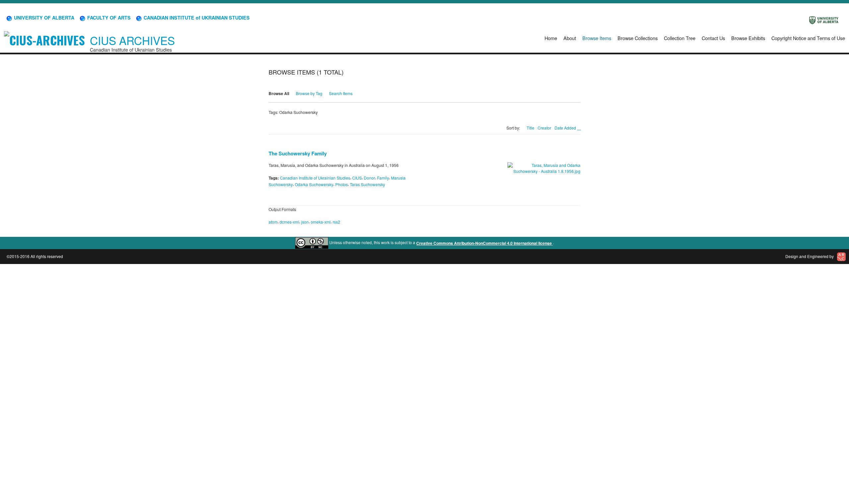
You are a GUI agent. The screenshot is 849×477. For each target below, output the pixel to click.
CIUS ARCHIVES (132, 40)
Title (530, 128)
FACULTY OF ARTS (108, 17)
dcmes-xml (289, 222)
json (305, 222)
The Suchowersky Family (298, 153)
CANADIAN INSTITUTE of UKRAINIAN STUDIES (196, 17)
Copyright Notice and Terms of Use (808, 37)
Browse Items (596, 37)
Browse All (279, 93)
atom (273, 222)
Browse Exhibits (748, 37)
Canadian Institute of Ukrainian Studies (315, 178)
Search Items (341, 93)
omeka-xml (321, 222)
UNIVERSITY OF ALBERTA (43, 17)
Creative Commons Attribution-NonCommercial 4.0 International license (484, 243)
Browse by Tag (309, 93)
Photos (341, 184)
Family (383, 178)
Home (551, 37)
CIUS (357, 178)
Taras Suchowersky (367, 184)
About (569, 37)
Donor (369, 178)
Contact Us (713, 37)
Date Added (566, 128)
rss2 (336, 222)
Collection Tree (679, 37)
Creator (544, 128)
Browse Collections (638, 37)
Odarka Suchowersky (314, 184)
